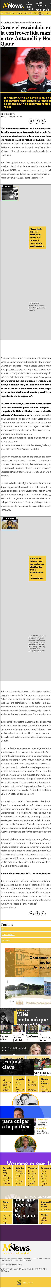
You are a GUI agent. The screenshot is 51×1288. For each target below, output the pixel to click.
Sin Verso (41, 13)
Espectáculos (30, 13)
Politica (20, 1010)
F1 (3, 929)
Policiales (9, 13)
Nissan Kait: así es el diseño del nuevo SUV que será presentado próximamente (37, 237)
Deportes (43, 1119)
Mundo (19, 13)
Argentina (41, 1128)
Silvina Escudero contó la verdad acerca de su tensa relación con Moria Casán (20, 1185)
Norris (6, 940)
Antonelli (8, 934)
